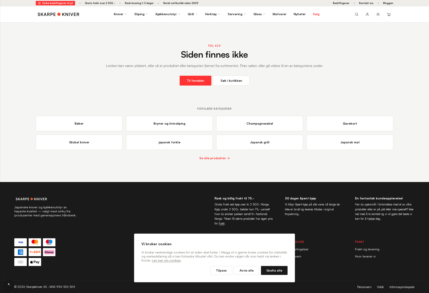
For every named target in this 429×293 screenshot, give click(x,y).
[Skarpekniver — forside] (58, 14)
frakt (221, 223)
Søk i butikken (231, 80)
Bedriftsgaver (341, 3)
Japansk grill (259, 142)
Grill (191, 14)
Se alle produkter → (214, 158)
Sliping (139, 14)
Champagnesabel (259, 123)
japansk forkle (169, 142)
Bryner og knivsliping (169, 123)
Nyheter (300, 14)
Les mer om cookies (166, 260)
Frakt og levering (367, 249)
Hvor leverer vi (365, 256)
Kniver (118, 14)
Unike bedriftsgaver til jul (57, 3)
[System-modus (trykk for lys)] (378, 14)
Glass (257, 14)
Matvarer (279, 14)
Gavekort (350, 123)
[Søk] (356, 14)
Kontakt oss (366, 3)
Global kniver (79, 142)
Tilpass (221, 270)
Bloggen (388, 3)
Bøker (79, 123)
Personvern (364, 287)
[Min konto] (367, 14)
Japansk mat (350, 142)
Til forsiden (195, 80)
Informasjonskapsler (402, 287)
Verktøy (211, 14)
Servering (235, 14)
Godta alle (274, 270)
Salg (316, 14)
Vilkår (380, 287)
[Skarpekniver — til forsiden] (45, 199)
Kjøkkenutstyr (166, 14)
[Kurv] (388, 14)
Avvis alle (247, 270)
